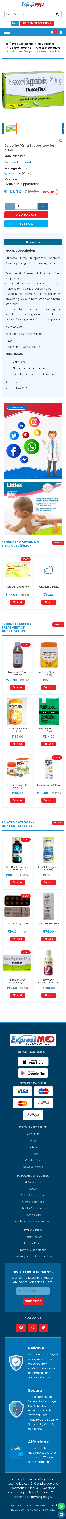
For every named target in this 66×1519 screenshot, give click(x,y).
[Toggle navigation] (7, 32)
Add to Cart (26, 215)
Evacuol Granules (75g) (49, 730)
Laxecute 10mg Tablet (49, 923)
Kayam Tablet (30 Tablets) (17, 786)
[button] (51, 32)
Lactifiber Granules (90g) (48, 673)
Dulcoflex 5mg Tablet (17, 923)
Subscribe (33, 1301)
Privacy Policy (33, 1243)
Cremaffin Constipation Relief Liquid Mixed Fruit (48, 982)
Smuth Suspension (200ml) (48, 868)
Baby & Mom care (33, 1195)
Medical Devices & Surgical (33, 1221)
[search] (57, 14)
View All (58, 542)
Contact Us (33, 1160)
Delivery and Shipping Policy (33, 1256)
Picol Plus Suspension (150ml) (17, 868)
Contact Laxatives (48, 48)
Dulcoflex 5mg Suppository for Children (17, 982)
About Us (33, 1134)
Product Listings (22, 44)
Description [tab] (33, 242)
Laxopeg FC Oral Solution (17, 673)
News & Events (33, 1167)
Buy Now (26, 223)
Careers (32, 1154)
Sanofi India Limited (17, 162)
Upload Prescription (37, 23)
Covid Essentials (33, 1202)
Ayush (33, 1188)
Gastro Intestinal (20, 48)
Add (19, 602)
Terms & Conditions (33, 1250)
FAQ (33, 1140)
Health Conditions (33, 1208)
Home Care (33, 1215)
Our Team (33, 1147)
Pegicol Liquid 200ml (48, 785)
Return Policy (33, 1237)
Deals (15, 23)
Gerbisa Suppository (17, 586)
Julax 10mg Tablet (48, 586)
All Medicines (46, 44)
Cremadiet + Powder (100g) (17, 730)
